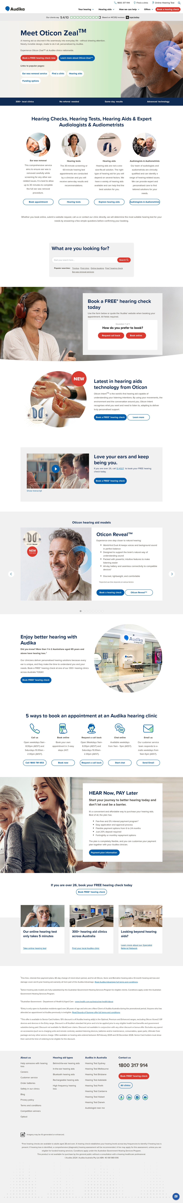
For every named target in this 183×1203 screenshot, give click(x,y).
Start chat (120, 762)
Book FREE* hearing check (133, 1076)
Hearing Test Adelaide (96, 1079)
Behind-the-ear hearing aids (66, 1063)
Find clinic (84, 268)
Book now (63, 762)
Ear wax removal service (34, 73)
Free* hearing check (114, 268)
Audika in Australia (96, 1057)
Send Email (148, 762)
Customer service (29, 1077)
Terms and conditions (31, 1105)
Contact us (125, 1057)
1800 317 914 (133, 1065)
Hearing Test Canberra (96, 1091)
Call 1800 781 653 (35, 762)
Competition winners (31, 1111)
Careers (24, 1071)
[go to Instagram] (137, 1098)
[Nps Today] (85, 17)
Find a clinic (58, 73)
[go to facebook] (121, 1098)
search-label (179, 3)
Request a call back (92, 762)
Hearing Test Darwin (95, 1102)
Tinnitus (75, 268)
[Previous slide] (11, 574)
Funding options (30, 81)
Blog (23, 1094)
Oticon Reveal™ (139, 592)
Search (122, 259)
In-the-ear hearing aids (64, 1068)
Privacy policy (27, 1099)
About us (26, 1057)
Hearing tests (74, 202)
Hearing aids (75, 73)
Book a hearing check (168, 9)
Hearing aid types (63, 1057)
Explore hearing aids (109, 202)
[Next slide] (172, 574)
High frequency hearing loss (64, 1087)
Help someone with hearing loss (34, 1065)
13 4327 (120, 468)
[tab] (86, 9)
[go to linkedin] (129, 1098)
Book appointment (38, 202)
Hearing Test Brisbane (95, 1074)
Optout (24, 1116)
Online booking (97, 268)
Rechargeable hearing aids (66, 1079)
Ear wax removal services (83, 271)
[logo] (14, 8)
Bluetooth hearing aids (64, 1074)
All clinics (125, 1085)
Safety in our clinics (30, 1088)
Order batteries (28, 1083)
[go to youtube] (145, 1098)
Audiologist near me (95, 1107)
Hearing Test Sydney (95, 1063)
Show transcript (34, 490)
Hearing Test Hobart (95, 1096)
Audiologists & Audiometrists (145, 202)
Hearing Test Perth (94, 1085)
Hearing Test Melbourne (97, 1068)
